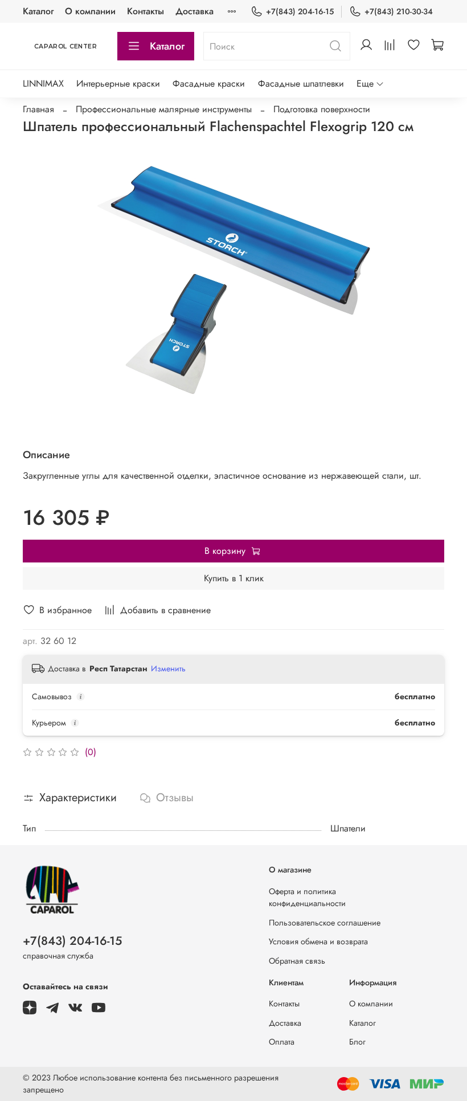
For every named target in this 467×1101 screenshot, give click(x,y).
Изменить (168, 668)
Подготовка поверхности (321, 109)
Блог (357, 1041)
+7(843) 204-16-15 (300, 11)
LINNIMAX (43, 83)
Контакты (145, 11)
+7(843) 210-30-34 (398, 11)
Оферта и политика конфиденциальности (307, 898)
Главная (38, 109)
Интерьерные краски (118, 83)
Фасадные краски (209, 83)
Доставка (194, 11)
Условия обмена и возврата (318, 941)
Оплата (281, 1041)
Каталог (38, 11)
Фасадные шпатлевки (301, 83)
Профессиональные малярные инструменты (164, 109)
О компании (90, 11)
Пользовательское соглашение (324, 922)
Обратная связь (297, 961)
